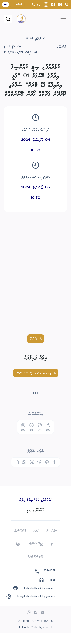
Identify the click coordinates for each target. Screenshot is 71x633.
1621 (38, 4)
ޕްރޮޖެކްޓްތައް (20, 530)
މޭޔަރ (36, 530)
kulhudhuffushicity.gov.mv (39, 588)
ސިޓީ (53, 543)
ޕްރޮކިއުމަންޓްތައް (35, 556)
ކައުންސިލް (51, 530)
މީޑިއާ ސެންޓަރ (35, 543)
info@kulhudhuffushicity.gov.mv (36, 596)
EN (5, 4)
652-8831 (49, 570)
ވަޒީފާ (18, 543)
